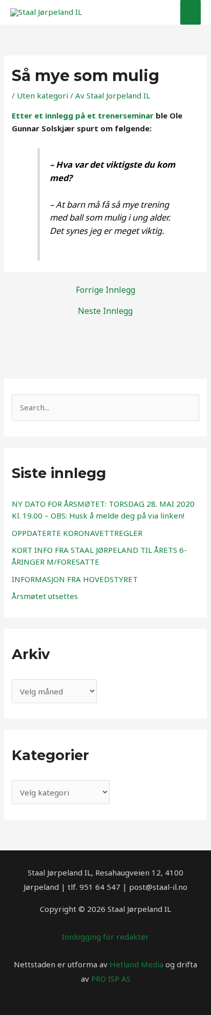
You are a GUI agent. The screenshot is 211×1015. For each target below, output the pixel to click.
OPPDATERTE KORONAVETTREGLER (77, 533)
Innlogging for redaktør (105, 936)
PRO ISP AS (111, 978)
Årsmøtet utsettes (45, 596)
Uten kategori (42, 95)
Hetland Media (136, 964)
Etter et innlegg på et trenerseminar (84, 115)
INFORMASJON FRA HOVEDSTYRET (75, 579)
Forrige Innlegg (105, 290)
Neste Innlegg (105, 311)
